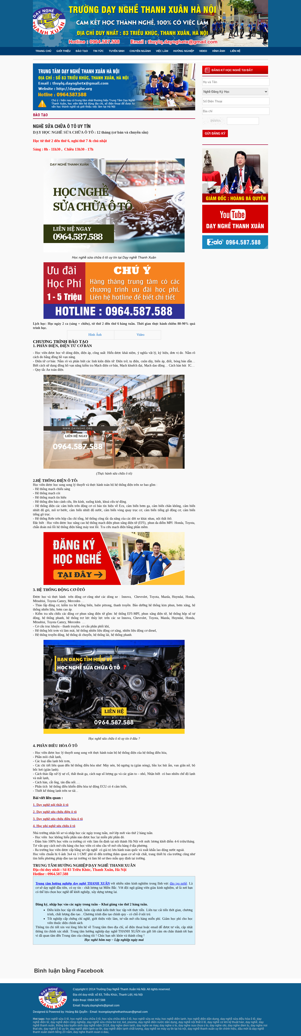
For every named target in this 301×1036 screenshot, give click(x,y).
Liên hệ (235, 51)
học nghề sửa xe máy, (147, 1019)
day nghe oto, (218, 1025)
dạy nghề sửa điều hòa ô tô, (238, 1019)
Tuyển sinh (116, 51)
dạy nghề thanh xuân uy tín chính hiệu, (212, 1028)
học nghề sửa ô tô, (58, 1019)
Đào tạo (82, 51)
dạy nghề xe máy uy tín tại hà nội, (165, 1028)
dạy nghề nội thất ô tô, (192, 1022)
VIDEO (203, 51)
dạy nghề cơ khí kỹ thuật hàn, (226, 1022)
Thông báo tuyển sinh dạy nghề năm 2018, (83, 1025)
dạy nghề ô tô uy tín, (56, 1028)
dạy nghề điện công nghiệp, (68, 1022)
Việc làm (162, 51)
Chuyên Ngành (140, 51)
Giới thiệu (63, 51)
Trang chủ (43, 51)
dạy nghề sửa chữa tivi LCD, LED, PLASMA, (112, 1022)
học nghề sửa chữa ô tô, (85, 1019)
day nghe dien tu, (239, 1025)
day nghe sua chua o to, (193, 1025)
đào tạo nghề (178, 883)
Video (140, 334)
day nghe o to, (169, 1025)
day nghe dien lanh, (123, 1025)
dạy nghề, (252, 1022)
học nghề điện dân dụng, (204, 1019)
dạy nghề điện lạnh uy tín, (86, 1028)
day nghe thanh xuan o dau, (91, 1032)
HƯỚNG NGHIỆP (183, 51)
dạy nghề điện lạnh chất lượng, (124, 1028)
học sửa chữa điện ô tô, (117, 1019)
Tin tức (98, 51)
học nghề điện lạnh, (174, 1019)
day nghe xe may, (148, 1025)
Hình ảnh (218, 51)
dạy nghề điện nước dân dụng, (158, 1022)
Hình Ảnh (95, 334)
